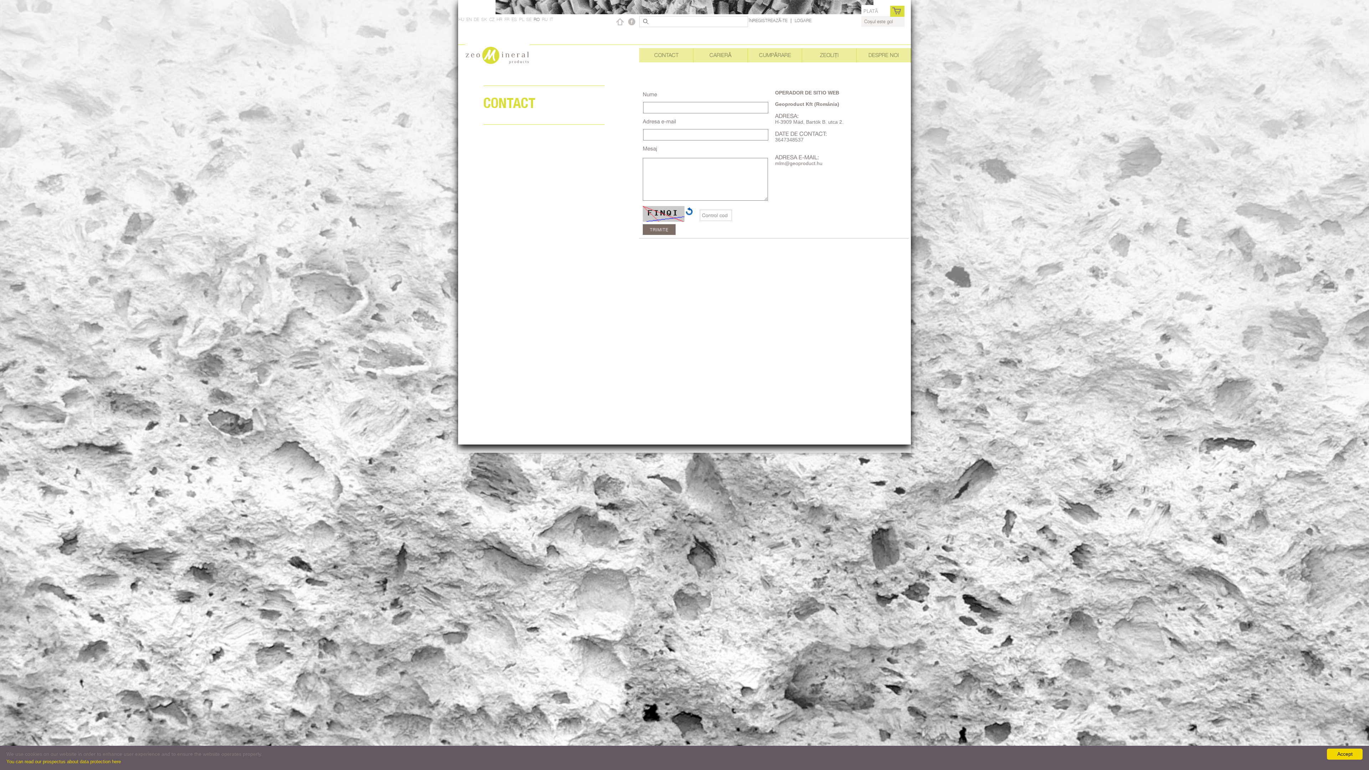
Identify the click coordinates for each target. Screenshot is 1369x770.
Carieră (720, 55)
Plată (870, 11)
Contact (666, 55)
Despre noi (883, 55)
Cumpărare (775, 55)
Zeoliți (829, 55)
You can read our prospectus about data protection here (63, 761)
